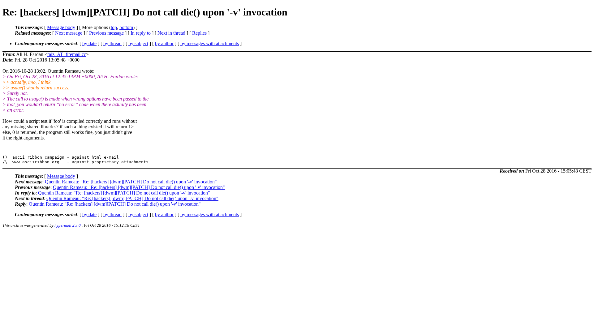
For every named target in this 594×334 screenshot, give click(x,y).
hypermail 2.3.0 (67, 225)
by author (164, 43)
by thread (112, 43)
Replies (199, 33)
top (114, 27)
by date (89, 43)
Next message (68, 33)
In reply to (141, 33)
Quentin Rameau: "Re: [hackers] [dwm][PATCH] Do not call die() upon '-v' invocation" (131, 181)
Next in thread (171, 33)
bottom (126, 27)
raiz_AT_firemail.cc (66, 54)
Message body (61, 27)
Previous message (106, 33)
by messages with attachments (209, 43)
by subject (138, 43)
